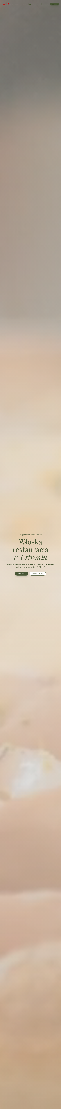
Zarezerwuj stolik (37, 573)
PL (44, 4)
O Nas (16, 4)
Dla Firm (29, 4)
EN (47, 4)
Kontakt (35, 4)
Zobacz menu (21, 573)
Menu (11, 4)
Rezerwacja (55, 4)
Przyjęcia (23, 4)
